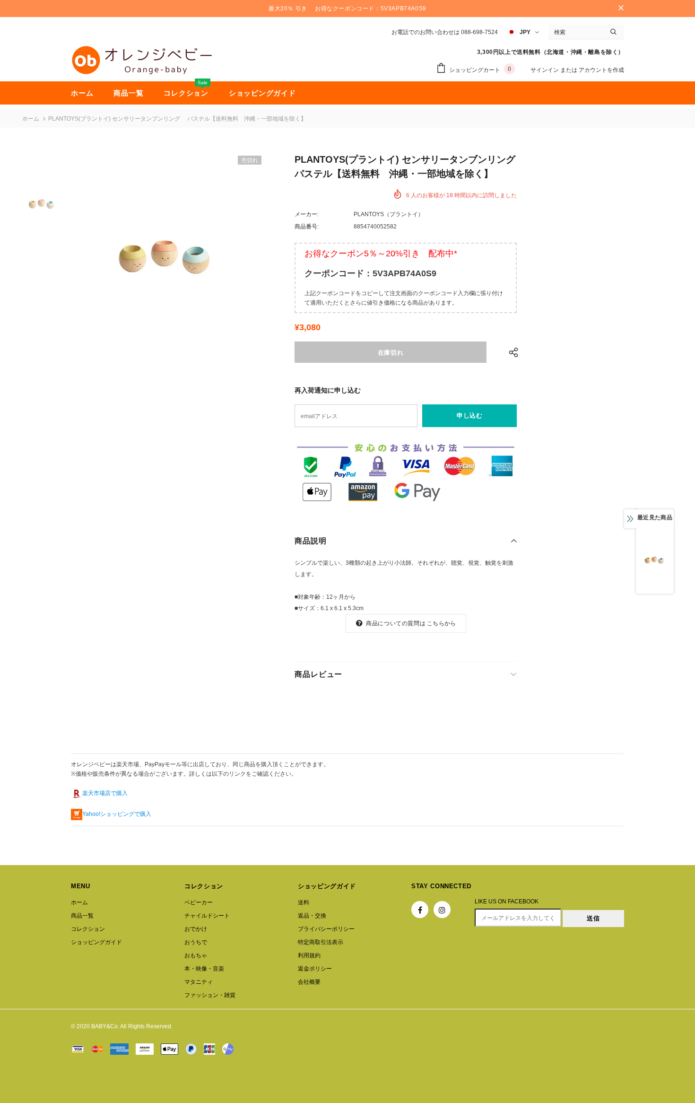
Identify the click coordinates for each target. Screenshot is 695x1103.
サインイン (545, 70)
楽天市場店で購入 (105, 793)
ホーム (30, 118)
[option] (167, 256)
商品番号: (307, 226)
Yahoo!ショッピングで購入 (116, 814)
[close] (621, 8)
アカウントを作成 (601, 70)
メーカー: (307, 214)
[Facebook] (419, 909)
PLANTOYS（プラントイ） (389, 214)
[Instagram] (442, 909)
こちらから (441, 623)
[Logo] (142, 60)
